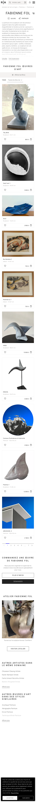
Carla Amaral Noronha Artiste (13, 678)
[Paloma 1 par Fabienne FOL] (18, 466)
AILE (4, 218)
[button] (33, 2)
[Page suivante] (32, 545)
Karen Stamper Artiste (10, 675)
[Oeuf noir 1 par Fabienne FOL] (18, 163)
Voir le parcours (14, 58)
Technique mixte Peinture (11, 715)
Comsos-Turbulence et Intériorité (14, 438)
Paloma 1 (6, 485)
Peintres (22, 7)
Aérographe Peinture (9, 708)
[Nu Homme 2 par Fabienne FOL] (18, 244)
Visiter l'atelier (18, 649)
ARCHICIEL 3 (7, 531)
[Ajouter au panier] (31, 139)
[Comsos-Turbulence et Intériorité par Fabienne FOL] (18, 420)
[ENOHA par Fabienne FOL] (18, 373)
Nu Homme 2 (7, 259)
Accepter (9, 798)
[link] (25, 2)
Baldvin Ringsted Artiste (11, 682)
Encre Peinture (7, 712)
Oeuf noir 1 (6, 183)
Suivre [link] (12, 18)
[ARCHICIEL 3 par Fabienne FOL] (18, 513)
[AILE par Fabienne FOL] (18, 205)
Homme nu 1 (7, 299)
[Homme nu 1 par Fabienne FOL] (18, 284)
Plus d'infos (18, 575)
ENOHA (5, 392)
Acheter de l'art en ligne (10, 7)
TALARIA (6, 132)
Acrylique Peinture (9, 705)
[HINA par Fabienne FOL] (18, 327)
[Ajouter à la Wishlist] (5, 139)
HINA (5, 345)
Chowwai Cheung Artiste (11, 671)
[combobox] (14, 80)
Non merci (26, 798)
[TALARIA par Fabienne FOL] (18, 107)
